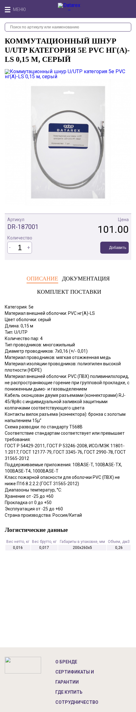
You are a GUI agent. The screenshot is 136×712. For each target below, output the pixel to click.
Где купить (69, 692)
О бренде (66, 661)
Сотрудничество (76, 702)
